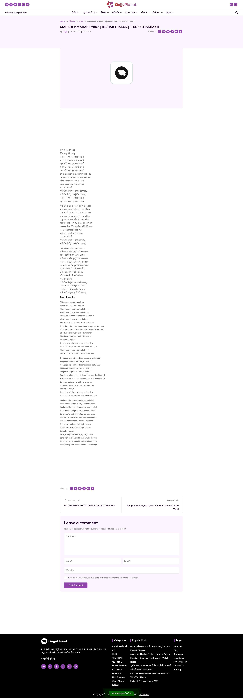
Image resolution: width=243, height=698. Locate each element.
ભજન (81, 21)
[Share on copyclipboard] (180, 31)
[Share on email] (176, 31)
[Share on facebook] (172, 31)
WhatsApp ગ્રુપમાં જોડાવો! (121, 693)
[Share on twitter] (168, 31)
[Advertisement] (10, 63)
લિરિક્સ (72, 21)
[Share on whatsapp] (159, 31)
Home (62, 21)
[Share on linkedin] (164, 31)
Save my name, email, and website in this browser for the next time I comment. (103, 577)
